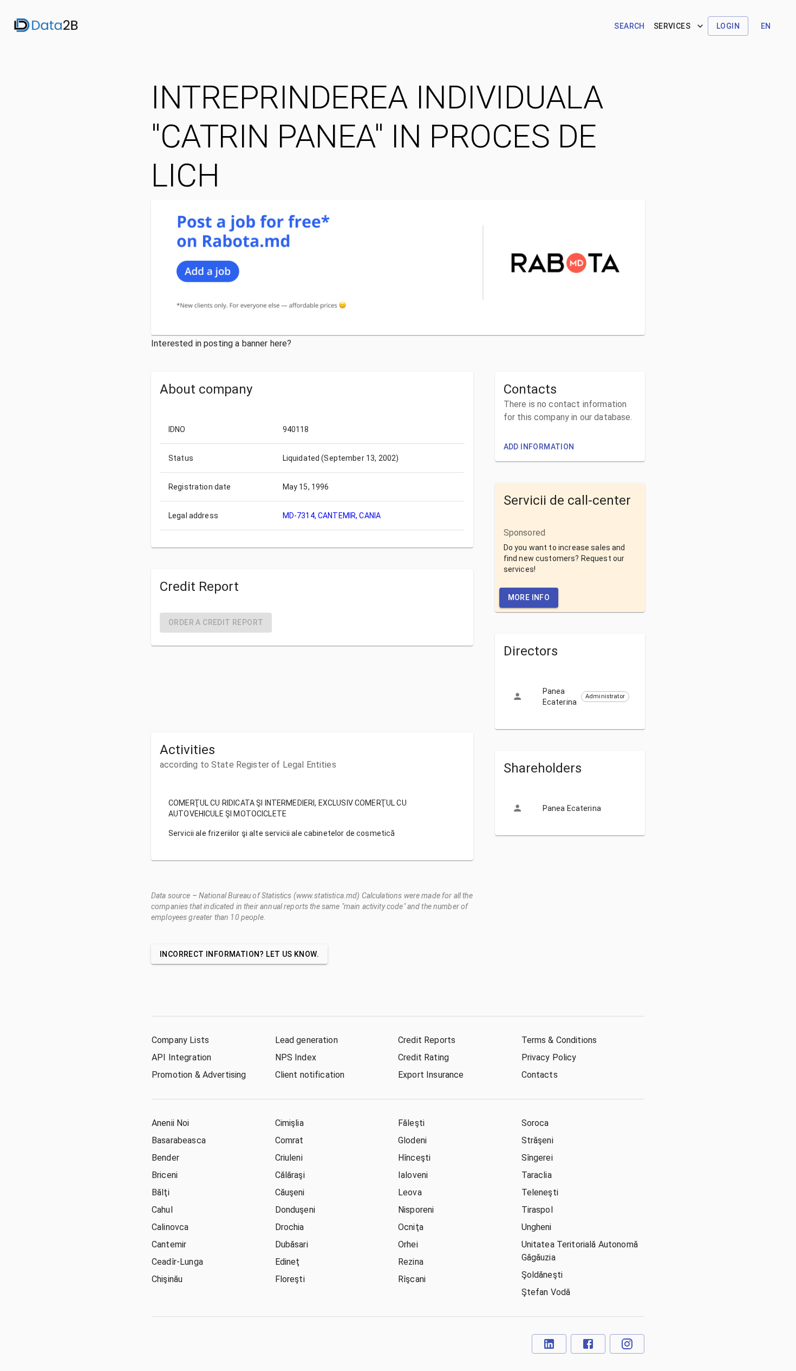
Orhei (408, 1244)
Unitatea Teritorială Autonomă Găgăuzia (579, 1251)
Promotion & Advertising (199, 1075)
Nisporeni (416, 1210)
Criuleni (289, 1158)
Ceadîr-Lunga (177, 1262)
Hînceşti (414, 1158)
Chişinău (167, 1279)
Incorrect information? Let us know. (239, 954)
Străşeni (537, 1140)
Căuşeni (290, 1192)
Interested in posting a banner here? (221, 343)
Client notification (310, 1075)
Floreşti (290, 1279)
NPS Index (295, 1057)
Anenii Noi (171, 1123)
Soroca (535, 1123)
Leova (410, 1192)
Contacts (539, 1075)
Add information (539, 446)
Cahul (162, 1210)
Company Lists (180, 1040)
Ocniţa (410, 1227)
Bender (165, 1158)
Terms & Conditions (559, 1040)
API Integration (181, 1057)
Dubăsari (291, 1244)
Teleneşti (539, 1192)
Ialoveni (413, 1175)
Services (672, 26)
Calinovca (170, 1227)
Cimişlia (289, 1123)
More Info (529, 597)
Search (629, 26)
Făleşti (411, 1123)
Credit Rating (423, 1057)
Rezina (410, 1262)
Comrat (289, 1140)
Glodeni (412, 1140)
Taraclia (536, 1175)
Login (728, 26)
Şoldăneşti (542, 1275)
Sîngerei (537, 1158)
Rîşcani (412, 1279)
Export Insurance (431, 1075)
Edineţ (287, 1262)
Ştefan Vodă (546, 1292)
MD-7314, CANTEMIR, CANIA (332, 515)
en (766, 26)
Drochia (289, 1227)
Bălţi (160, 1192)
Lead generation (306, 1040)
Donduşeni (295, 1210)
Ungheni (536, 1227)
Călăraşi (290, 1175)
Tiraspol (537, 1210)
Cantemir (169, 1244)
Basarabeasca (179, 1140)
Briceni (165, 1175)
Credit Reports (426, 1040)
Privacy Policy (549, 1057)
